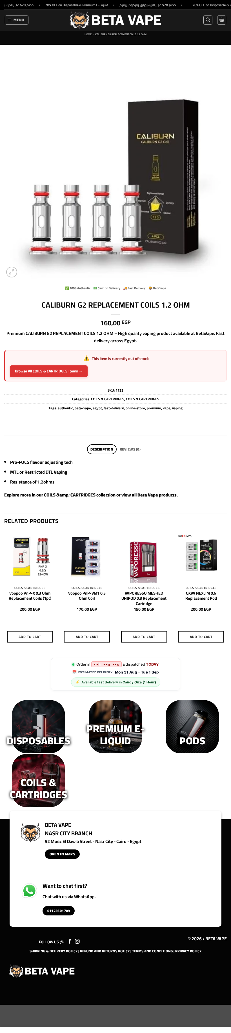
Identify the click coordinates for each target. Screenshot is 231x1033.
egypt (97, 408)
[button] (17, 20)
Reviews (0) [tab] (130, 449)
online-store (135, 408)
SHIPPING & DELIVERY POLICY (53, 951)
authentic (65, 408)
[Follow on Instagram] (77, 941)
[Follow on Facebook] (70, 941)
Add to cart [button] (30, 637)
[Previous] (4, 592)
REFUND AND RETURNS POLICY (105, 951)
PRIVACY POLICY (188, 951)
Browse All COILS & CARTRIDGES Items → (49, 371)
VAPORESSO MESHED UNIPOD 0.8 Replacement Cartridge (143, 598)
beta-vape (83, 408)
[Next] (226, 592)
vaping (177, 408)
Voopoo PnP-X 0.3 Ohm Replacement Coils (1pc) (30, 596)
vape (166, 408)
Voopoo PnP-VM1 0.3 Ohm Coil (87, 596)
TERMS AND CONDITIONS (152, 951)
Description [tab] (101, 449)
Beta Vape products (157, 495)
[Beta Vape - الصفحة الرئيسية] (42, 971)
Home (88, 34)
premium (154, 408)
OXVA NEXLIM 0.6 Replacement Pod (201, 596)
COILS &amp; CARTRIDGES (69, 495)
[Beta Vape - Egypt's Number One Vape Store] (115, 20)
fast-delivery (114, 408)
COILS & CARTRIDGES (107, 399)
